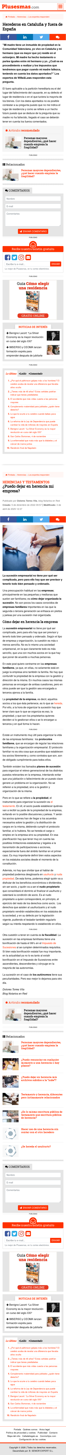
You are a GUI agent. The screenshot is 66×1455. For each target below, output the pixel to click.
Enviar (56, 264)
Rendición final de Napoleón (23, 447)
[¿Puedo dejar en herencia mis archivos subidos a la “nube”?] (11, 1082)
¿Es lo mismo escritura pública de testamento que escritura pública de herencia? (41, 1114)
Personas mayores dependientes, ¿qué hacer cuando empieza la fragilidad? (40, 142)
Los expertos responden (39, 16)
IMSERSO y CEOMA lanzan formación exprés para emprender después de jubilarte (24, 351)
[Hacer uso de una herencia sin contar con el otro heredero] (11, 1134)
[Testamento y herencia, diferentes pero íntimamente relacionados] (11, 1099)
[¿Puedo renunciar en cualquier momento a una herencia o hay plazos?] (11, 1064)
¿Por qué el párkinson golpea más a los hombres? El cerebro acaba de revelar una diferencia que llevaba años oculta (34, 384)
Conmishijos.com (48, 1435)
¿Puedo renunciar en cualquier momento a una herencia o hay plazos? (40, 1062)
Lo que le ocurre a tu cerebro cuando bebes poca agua (33, 415)
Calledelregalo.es (30, 1435)
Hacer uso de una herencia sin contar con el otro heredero (39, 1130)
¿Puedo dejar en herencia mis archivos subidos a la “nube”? (39, 1078)
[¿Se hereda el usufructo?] (11, 1151)
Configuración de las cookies (32, 1439)
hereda (58, 703)
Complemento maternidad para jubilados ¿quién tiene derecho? (34, 408)
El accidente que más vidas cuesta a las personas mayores (33, 400)
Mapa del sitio (13, 1435)
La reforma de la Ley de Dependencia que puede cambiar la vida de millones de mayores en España (34, 423)
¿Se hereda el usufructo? (36, 1146)
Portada (11, 16)
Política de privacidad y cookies (21, 1432)
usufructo (48, 874)
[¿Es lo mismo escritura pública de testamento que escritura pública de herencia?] (11, 1116)
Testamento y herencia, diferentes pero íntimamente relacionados (41, 1096)
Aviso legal (44, 1429)
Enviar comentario (34, 231)
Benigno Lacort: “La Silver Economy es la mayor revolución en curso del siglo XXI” (24, 337)
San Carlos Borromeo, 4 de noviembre (28, 436)
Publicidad (42, 1432)
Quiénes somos (30, 1429)
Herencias (21, 16)
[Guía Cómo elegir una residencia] (33, 299)
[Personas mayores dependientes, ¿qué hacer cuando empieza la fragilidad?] (13, 142)
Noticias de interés (33, 327)
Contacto (53, 1432)
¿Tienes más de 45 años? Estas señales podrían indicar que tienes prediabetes (33, 393)
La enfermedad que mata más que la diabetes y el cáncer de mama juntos (33, 442)
